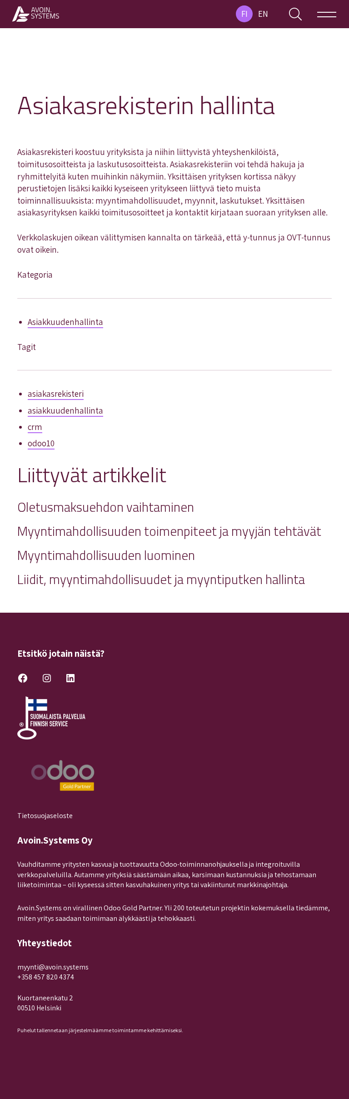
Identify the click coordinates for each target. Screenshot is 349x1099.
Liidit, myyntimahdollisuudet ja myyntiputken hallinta (161, 579)
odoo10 (41, 443)
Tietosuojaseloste (45, 815)
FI (244, 13)
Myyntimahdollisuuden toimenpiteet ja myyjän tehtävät (169, 531)
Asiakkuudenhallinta (65, 321)
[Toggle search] (295, 14)
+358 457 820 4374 (45, 977)
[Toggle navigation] (327, 14)
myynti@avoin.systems (53, 967)
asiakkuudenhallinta (65, 410)
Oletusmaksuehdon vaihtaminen (105, 507)
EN (263, 13)
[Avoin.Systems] (36, 14)
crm (35, 426)
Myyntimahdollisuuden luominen (106, 555)
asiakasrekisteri (56, 393)
